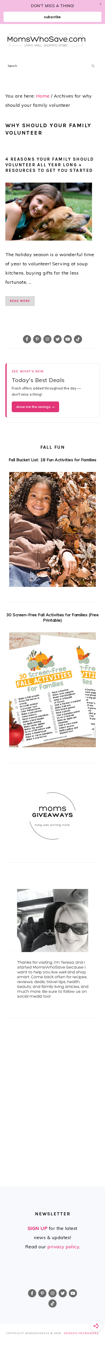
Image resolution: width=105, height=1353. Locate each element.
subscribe (52, 17)
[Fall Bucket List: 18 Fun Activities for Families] (52, 531)
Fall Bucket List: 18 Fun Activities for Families (53, 459)
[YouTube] (68, 339)
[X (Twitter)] (58, 339)
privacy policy (63, 1247)
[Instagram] (47, 339)
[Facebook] (27, 339)
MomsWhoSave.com (46, 40)
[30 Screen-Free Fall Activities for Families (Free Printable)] (52, 691)
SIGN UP (38, 1228)
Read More (20, 301)
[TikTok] (78, 339)
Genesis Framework (81, 1333)
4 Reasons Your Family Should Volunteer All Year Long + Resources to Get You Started (49, 165)
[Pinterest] (37, 339)
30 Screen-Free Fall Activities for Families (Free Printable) (52, 617)
